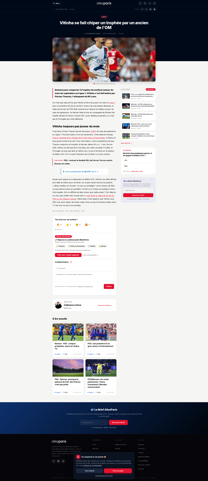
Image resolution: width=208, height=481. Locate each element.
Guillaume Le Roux (72, 305)
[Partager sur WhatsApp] (154, 9)
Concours (141, 448)
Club (94, 444)
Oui (125, 160)
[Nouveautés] (145, 3)
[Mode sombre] (150, 3)
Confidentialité (143, 461)
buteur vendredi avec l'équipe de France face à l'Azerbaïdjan (78, 138)
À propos (141, 444)
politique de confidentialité (92, 465)
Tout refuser (89, 471)
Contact (140, 453)
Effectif (117, 448)
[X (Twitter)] (54, 461)
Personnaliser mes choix (104, 476)
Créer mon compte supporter (68, 255)
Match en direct (120, 444)
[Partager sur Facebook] (150, 9)
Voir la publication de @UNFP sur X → (81, 172)
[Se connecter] (154, 3)
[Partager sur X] (146, 9)
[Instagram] (63, 461)
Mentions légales (144, 457)
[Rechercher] (140, 3)
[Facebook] (58, 461)
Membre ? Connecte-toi (85, 286)
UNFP (93, 131)
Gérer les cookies (144, 465)
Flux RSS (141, 469)
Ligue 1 (104, 17)
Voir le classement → (90, 255)
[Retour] (53, 9)
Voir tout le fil (125, 143)
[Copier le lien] (142, 9)
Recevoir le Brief (138, 195)
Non (126, 166)
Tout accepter (118, 471)
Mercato (95, 448)
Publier (109, 286)
